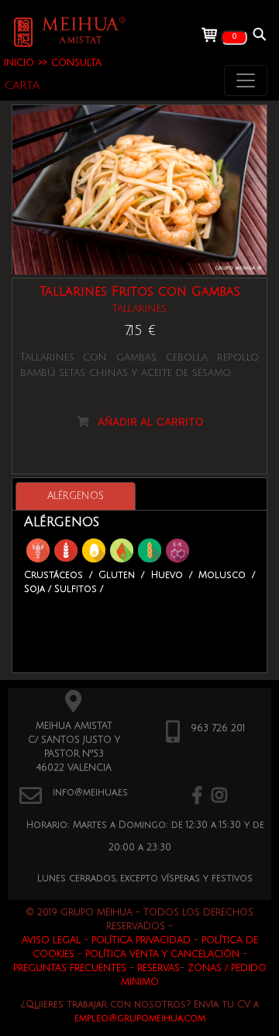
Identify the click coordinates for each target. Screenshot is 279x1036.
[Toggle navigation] (245, 80)
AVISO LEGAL (51, 940)
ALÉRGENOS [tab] (75, 496)
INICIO (19, 63)
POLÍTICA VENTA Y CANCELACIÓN (162, 954)
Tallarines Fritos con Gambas (140, 292)
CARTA (22, 85)
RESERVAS (158, 968)
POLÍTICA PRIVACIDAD (141, 940)
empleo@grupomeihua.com (139, 1019)
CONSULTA (76, 63)
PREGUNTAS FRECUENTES (69, 968)
